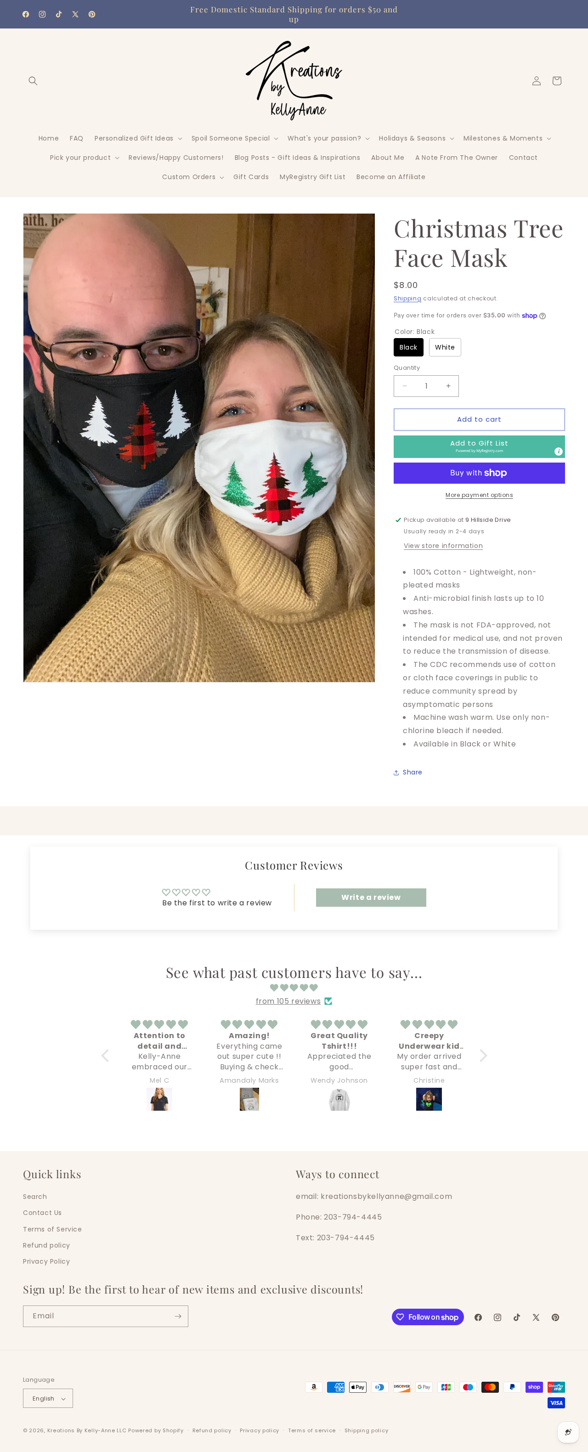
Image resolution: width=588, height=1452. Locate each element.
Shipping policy (367, 1430)
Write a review (371, 897)
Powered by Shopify (156, 1431)
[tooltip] (558, 451)
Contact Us (42, 1212)
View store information (443, 545)
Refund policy (46, 1244)
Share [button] (413, 772)
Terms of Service (52, 1228)
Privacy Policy (46, 1261)
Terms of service (312, 1430)
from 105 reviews (288, 1000)
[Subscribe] (178, 1316)
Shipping (408, 298)
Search (35, 1196)
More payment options (479, 495)
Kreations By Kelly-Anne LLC (87, 1431)
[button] (33, 81)
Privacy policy (259, 1430)
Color (415, 331)
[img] (294, 987)
